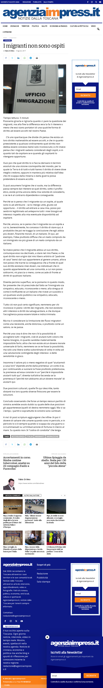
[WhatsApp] (24, 58)
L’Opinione (7, 32)
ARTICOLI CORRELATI (12, 495)
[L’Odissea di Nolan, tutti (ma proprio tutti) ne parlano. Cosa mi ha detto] (56, 538)
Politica (35, 26)
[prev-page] (61, 495)
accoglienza (18, 436)
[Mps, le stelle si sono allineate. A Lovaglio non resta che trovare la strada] (56, 506)
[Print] (36, 58)
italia (30, 436)
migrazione (52, 436)
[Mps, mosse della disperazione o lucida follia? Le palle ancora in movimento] (34, 538)
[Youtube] (100, 2)
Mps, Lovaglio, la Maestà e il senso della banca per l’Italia (12, 549)
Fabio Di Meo (9, 51)
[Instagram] (91, 2)
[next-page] (64, 495)
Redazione (27, 2)
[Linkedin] (18, 58)
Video (93, 26)
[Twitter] (96, 2)
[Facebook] (87, 2)
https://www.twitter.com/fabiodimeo (31, 483)
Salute (44, 26)
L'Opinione (7, 40)
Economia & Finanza (58, 26)
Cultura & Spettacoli (79, 26)
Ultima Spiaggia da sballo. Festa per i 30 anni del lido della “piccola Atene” (53, 461)
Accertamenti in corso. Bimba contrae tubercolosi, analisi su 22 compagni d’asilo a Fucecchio (17, 463)
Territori (25, 26)
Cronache (14, 26)
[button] (98, 29)
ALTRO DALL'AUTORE (31, 495)
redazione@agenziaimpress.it (16, 615)
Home (5, 26)
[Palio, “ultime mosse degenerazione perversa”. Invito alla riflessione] (34, 506)
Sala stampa (48, 2)
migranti (39, 436)
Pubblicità (37, 2)
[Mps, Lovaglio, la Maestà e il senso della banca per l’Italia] (13, 538)
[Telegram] (30, 58)
